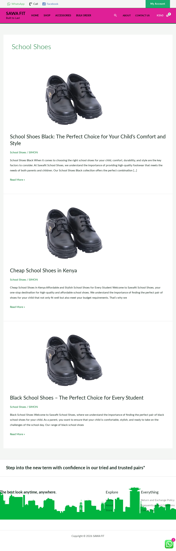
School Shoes (18, 152)
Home (35, 15)
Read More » (17, 179)
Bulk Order (83, 15)
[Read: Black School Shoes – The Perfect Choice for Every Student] (74, 360)
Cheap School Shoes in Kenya (43, 270)
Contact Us (142, 16)
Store (109, 510)
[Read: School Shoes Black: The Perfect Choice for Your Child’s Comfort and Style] (74, 99)
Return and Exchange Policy (157, 500)
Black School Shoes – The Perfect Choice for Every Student (77, 398)
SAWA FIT (15, 14)
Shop (47, 15)
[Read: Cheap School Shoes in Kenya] (74, 233)
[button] (158, 4)
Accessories (63, 15)
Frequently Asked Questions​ (158, 505)
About (127, 16)
